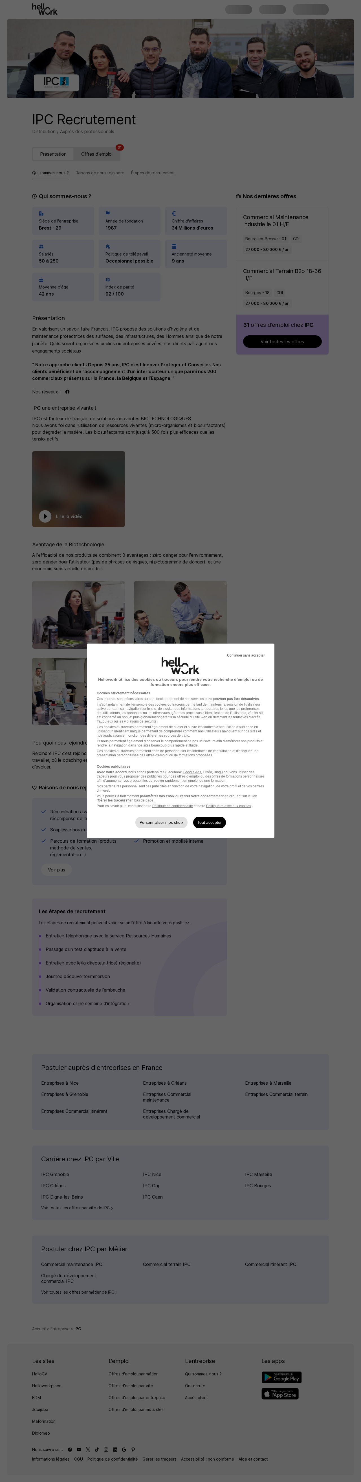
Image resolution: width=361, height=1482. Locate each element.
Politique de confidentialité (172, 806)
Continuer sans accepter (246, 655)
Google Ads (192, 772)
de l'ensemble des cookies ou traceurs (155, 704)
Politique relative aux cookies (228, 806)
